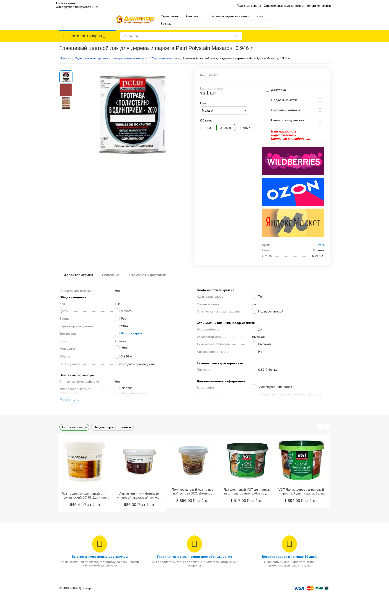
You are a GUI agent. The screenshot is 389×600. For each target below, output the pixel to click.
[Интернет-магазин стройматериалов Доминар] (135, 20)
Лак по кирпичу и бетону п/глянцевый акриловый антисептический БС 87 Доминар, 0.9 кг (139, 495)
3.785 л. (245, 128)
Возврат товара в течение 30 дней (289, 556)
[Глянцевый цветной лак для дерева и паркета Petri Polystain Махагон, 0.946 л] (132, 114)
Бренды (166, 23)
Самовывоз (193, 16)
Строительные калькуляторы (283, 5)
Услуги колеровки (319, 5)
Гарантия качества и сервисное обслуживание (194, 556)
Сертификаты (170, 16)
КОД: (203, 74)
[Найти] (237, 35)
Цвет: (204, 103)
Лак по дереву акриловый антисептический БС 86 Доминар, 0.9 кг (85, 495)
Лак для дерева (131, 333)
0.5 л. (208, 128)
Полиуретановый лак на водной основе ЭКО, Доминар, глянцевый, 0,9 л (193, 491)
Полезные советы (249, 5)
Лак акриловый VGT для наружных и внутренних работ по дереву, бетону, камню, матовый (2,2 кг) (247, 491)
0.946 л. (226, 128)
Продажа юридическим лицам (228, 16)
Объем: (206, 120)
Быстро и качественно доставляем (100, 556)
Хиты (259, 16)
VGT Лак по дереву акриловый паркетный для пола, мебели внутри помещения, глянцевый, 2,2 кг (301, 491)
